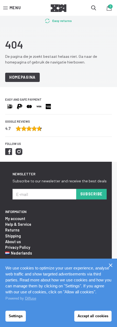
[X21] (58, 9)
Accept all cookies (93, 316)
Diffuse (30, 298)
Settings (16, 316)
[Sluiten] (110, 265)
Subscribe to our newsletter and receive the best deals (60, 181)
